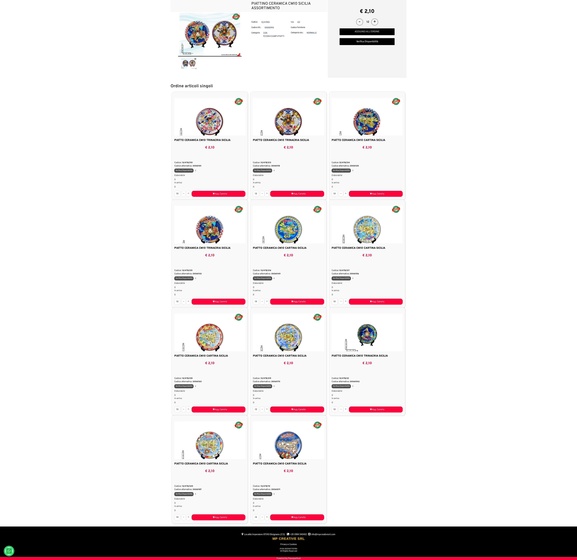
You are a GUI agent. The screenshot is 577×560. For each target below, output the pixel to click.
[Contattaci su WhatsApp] (9, 551)
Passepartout (294, 558)
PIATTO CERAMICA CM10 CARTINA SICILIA (358, 140)
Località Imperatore (264, 534)
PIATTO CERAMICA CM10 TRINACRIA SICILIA (202, 140)
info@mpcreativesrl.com (323, 534)
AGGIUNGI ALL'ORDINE (367, 31)
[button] (210, 34)
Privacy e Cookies (288, 544)
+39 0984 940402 (298, 534)
